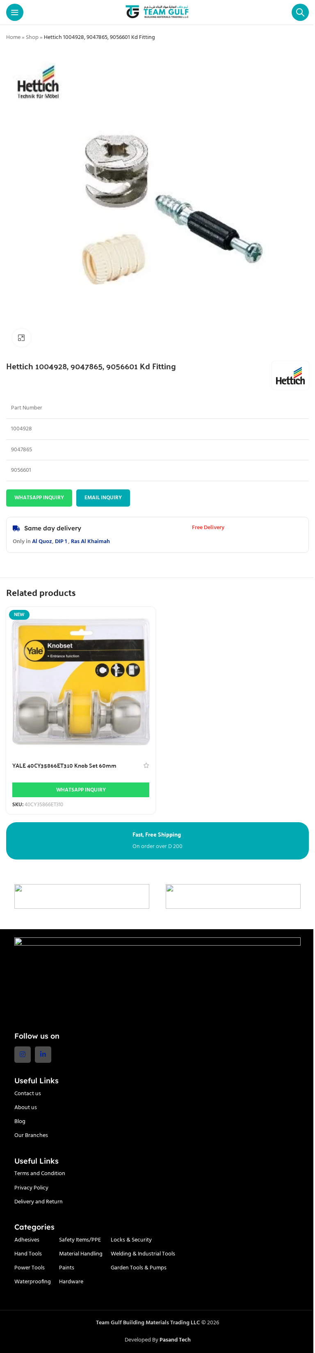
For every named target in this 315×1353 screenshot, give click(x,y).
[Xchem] (233, 896)
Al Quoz (42, 541)
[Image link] (157, 980)
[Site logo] (157, 12)
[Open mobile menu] (14, 12)
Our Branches (31, 1135)
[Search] (300, 12)
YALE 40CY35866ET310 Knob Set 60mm (64, 765)
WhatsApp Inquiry (39, 497)
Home (13, 37)
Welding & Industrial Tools (143, 1254)
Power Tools (29, 1268)
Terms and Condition (39, 1173)
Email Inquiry (103, 497)
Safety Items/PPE (80, 1240)
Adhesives (26, 1240)
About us (25, 1107)
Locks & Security (131, 1240)
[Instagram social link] (22, 1054)
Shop (32, 37)
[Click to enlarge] (21, 338)
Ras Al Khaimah (90, 541)
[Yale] (82, 896)
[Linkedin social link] (43, 1054)
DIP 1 (61, 541)
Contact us (27, 1093)
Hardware (71, 1282)
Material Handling (81, 1254)
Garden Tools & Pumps (139, 1268)
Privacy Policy (31, 1188)
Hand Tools (28, 1254)
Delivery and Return (38, 1202)
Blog (19, 1121)
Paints (66, 1268)
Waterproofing (32, 1282)
